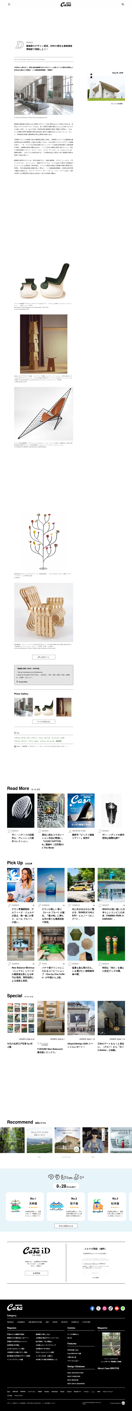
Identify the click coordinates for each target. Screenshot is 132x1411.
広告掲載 (9, 1395)
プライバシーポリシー (91, 1264)
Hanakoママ (77, 1391)
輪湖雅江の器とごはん (43, 1334)
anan (8, 1391)
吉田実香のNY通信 (13, 1345)
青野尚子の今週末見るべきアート (18, 1338)
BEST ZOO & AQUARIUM (75, 1384)
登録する (95, 1273)
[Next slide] (92, 1157)
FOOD (55, 1322)
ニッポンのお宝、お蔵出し (44, 1356)
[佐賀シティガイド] (39, 1140)
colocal (69, 1391)
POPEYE (22, 1391)
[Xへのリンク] (98, 1308)
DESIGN (10, 1322)
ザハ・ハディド (32, 738)
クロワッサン (31, 1391)
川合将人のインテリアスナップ (46, 1345)
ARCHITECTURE (35, 1322)
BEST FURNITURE (73, 1376)
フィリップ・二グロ (58, 738)
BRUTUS (15, 1391)
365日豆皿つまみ (72, 1350)
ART (47, 1322)
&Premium (55, 1391)
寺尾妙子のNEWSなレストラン (17, 1341)
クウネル (86, 1391)
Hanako (46, 1391)
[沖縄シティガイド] (67, 1140)
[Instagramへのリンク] (104, 1308)
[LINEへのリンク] (123, 1308)
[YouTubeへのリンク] (117, 1308)
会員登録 (36, 1273)
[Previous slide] (39, 1157)
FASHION (21, 1322)
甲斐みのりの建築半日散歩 (15, 1334)
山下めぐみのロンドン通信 (15, 1349)
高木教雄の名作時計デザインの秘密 (18, 1356)
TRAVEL (64, 1322)
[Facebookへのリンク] (92, 1308)
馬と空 (69, 1338)
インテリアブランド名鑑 (15, 1359)
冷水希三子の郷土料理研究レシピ (46, 1359)
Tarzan (62, 1391)
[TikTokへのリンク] (110, 1308)
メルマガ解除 (95, 1277)
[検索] (123, 4)
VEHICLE (75, 1322)
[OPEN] (9, 4)
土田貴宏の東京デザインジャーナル (47, 1338)
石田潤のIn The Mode (43, 1349)
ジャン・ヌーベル (44, 738)
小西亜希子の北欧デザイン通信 (17, 1352)
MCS (98, 1391)
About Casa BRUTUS (108, 1368)
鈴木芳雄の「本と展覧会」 (44, 1341)
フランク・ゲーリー (20, 741)
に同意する (95, 1264)
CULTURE (86, 1322)
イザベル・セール (20, 738)
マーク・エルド (34, 741)
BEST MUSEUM (72, 1380)
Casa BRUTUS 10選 (74, 1353)
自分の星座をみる (66, 1226)
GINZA (40, 1391)
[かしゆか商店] (95, 1140)
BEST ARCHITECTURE (75, 1373)
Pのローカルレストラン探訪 (45, 1352)
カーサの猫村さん (73, 1334)
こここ (93, 1391)
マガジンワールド (108, 1391)
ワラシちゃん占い (73, 1361)
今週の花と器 (71, 1357)
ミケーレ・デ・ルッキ (47, 741)
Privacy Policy (18, 1395)
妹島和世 (59, 741)
